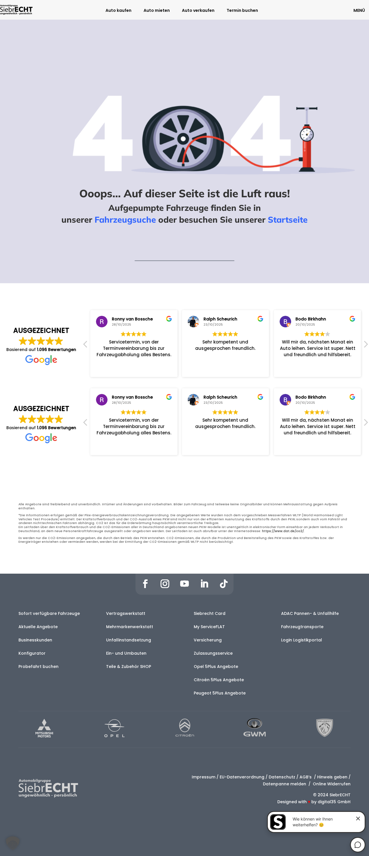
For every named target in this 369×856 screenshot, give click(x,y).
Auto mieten (157, 10)
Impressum (203, 777)
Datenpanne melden (284, 784)
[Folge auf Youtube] (184, 583)
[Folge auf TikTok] (223, 583)
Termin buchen (242, 10)
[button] (365, 346)
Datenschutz (282, 777)
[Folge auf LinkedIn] (204, 583)
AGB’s (306, 777)
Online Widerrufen (331, 784)
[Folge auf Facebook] (145, 583)
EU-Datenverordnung (242, 777)
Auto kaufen (118, 10)
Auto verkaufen (198, 10)
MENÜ (359, 10)
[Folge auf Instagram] (165, 583)
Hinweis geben (332, 777)
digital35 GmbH (334, 802)
